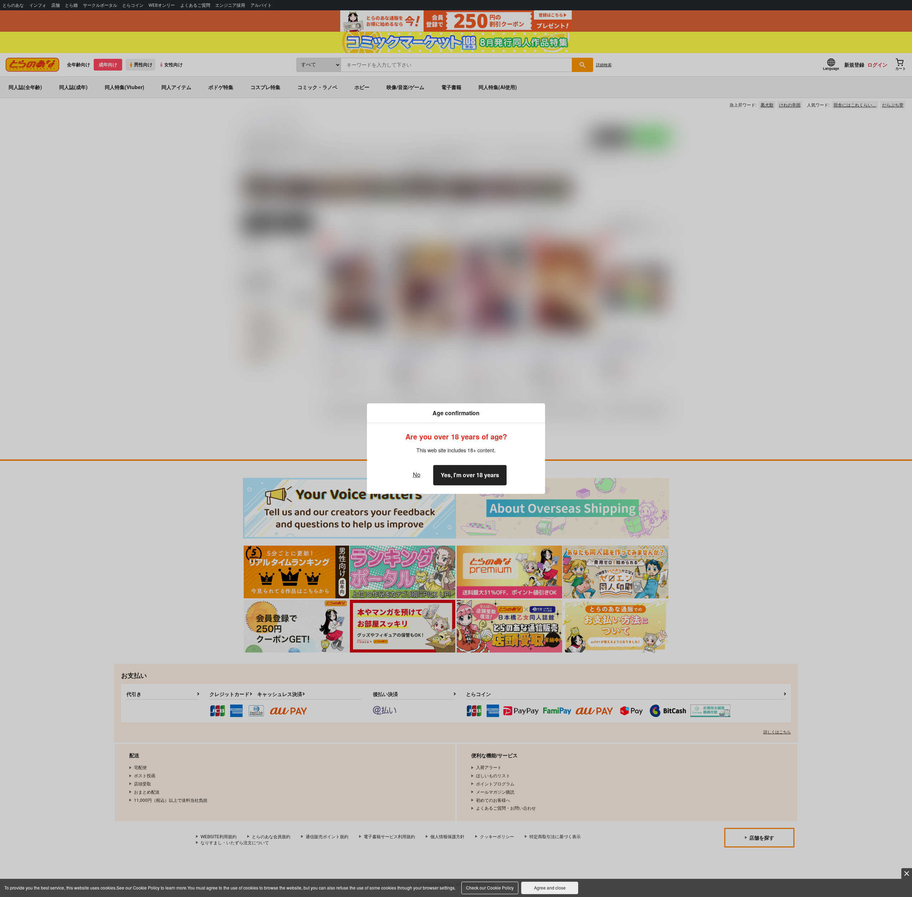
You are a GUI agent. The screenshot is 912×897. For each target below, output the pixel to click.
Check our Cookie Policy (490, 888)
